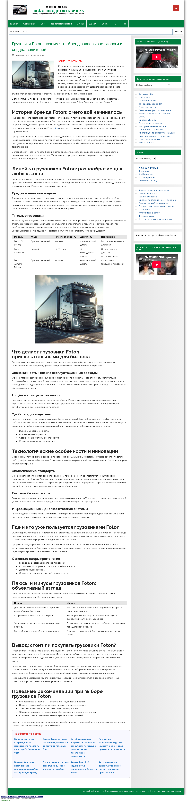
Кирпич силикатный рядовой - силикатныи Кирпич (18, 798)
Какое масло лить (148, 100)
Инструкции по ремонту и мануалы (157, 133)
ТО (114, 24)
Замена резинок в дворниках (154, 190)
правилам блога (147, 791)
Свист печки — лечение (151, 129)
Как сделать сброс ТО (150, 104)
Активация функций (149, 168)
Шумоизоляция (146, 216)
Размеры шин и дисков (150, 123)
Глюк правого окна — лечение (154, 136)
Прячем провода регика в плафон (156, 206)
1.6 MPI (92, 24)
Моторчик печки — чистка (152, 126)
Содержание (29, 24)
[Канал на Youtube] (176, 8)
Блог (43, 24)
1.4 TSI (80, 24)
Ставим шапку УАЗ (148, 193)
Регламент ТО (146, 94)
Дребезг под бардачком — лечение (157, 200)
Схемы (142, 116)
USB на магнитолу (148, 180)
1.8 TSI (105, 24)
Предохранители (147, 107)
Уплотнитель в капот (149, 213)
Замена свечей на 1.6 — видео (154, 113)
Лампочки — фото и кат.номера (155, 110)
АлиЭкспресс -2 (147, 177)
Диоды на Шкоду (147, 120)
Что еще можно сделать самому (155, 219)
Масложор (144, 97)
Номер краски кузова (150, 139)
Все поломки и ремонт (61, 24)
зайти (56, 128)
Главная (14, 24)
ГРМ (124, 24)
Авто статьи (38, 55)
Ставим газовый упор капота (153, 203)
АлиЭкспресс (146, 174)
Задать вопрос (146, 142)
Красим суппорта (148, 196)
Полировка (144, 209)
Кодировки (144, 171)
